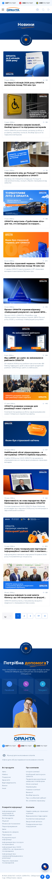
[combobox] (7, 617)
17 (39, 616)
